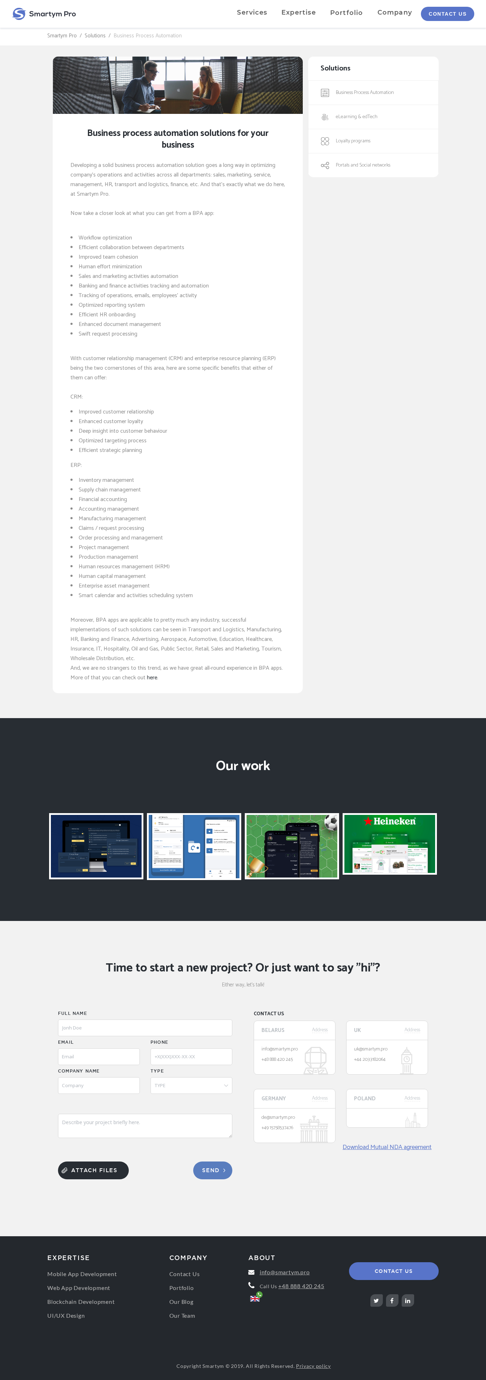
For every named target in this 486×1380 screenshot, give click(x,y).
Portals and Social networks (363, 165)
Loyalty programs (353, 141)
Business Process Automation (365, 93)
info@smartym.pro (280, 1049)
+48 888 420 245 (277, 1059)
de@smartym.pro (278, 1117)
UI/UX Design (66, 1315)
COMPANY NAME (79, 1071)
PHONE (159, 1042)
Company (394, 12)
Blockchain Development (81, 1301)
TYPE (157, 1071)
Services (252, 12)
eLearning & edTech (356, 117)
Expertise (298, 12)
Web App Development (78, 1287)
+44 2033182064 (370, 1059)
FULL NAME (72, 1013)
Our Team (182, 1315)
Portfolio (346, 13)
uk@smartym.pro (370, 1049)
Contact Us (447, 14)
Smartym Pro (62, 35)
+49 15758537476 (277, 1128)
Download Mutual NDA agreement (387, 1147)
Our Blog (181, 1301)
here (152, 678)
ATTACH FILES (94, 1170)
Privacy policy (313, 1366)
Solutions (95, 35)
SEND (211, 1170)
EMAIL (66, 1042)
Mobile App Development (82, 1273)
